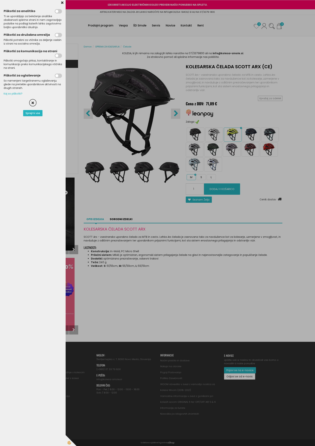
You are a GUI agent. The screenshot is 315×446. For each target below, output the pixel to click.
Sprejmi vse (33, 113)
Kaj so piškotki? (13, 93)
